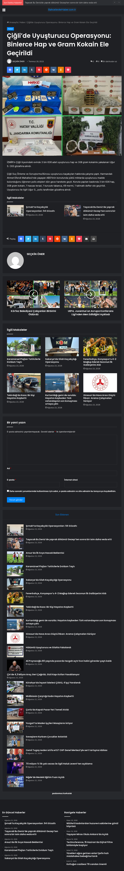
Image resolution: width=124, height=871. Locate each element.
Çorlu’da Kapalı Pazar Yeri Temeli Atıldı (47, 709)
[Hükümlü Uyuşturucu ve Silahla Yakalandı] (15, 651)
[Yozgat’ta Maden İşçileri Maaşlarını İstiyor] (15, 727)
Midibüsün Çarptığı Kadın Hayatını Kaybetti (50, 696)
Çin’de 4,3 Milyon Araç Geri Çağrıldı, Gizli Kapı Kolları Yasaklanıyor (43, 674)
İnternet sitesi (71, 480)
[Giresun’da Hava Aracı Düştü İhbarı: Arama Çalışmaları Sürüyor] (100, 382)
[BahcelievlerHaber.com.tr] (62, 10)
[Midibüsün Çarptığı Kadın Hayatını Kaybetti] (15, 700)
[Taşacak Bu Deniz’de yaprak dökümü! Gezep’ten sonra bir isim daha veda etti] (72, 210)
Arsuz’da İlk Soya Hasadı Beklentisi (41, 2)
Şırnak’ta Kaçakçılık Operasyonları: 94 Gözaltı (51, 525)
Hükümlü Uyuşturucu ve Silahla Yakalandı (48, 647)
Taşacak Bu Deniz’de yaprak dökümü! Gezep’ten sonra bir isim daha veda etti (99, 210)
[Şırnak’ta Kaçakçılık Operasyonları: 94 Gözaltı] (15, 210)
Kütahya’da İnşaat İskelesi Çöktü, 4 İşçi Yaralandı (53, 682)
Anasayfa (13, 22)
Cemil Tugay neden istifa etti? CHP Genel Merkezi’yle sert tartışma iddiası (66, 750)
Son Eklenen (62, 514)
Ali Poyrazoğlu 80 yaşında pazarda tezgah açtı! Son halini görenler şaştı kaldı (69, 660)
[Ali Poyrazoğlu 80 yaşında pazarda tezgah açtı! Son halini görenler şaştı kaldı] (15, 665)
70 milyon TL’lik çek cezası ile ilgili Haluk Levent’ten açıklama (59, 763)
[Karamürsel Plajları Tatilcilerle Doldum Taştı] (24, 346)
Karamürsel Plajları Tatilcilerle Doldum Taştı (23, 360)
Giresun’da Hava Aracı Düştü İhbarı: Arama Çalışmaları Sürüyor (99, 398)
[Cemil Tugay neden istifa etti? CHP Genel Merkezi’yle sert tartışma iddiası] (15, 754)
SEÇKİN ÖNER (18, 61)
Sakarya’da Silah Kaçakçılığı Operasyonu (61, 360)
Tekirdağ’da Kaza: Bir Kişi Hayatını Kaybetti (21, 397)
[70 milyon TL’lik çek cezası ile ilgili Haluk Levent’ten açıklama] (15, 768)
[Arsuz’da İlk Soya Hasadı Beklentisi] (15, 557)
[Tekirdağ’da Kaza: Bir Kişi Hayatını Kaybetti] (24, 382)
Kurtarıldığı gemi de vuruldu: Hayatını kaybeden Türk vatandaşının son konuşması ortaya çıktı (61, 399)
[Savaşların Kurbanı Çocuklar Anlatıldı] (15, 741)
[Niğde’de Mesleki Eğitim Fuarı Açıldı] (15, 781)
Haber (22, 22)
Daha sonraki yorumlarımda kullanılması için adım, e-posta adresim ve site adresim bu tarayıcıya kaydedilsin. (63, 491)
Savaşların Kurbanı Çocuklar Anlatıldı (46, 736)
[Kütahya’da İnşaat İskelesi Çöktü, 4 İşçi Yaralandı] (15, 687)
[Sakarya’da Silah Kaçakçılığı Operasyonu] (62, 346)
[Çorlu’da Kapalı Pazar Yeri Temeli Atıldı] (15, 714)
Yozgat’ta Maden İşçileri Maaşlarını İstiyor (49, 723)
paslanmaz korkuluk (62, 793)
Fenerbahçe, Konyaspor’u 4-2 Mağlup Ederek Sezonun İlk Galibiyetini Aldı (99, 362)
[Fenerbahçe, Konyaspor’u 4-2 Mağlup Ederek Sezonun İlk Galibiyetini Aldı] (100, 346)
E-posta (11, 480)
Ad (9, 468)
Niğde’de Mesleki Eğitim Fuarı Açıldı (45, 777)
